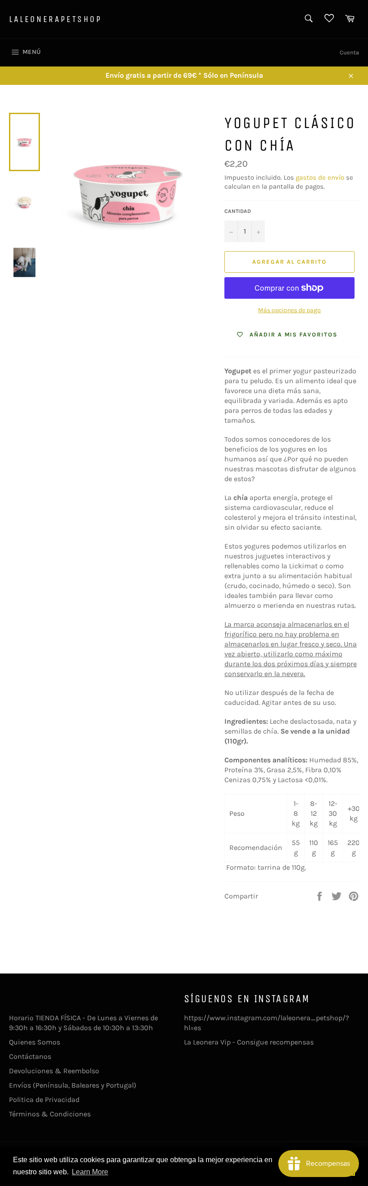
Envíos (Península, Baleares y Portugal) (72, 1085)
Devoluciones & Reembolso (54, 1071)
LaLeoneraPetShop (55, 19)
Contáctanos (30, 1056)
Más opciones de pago (289, 310)
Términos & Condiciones (50, 1114)
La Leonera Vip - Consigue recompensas (249, 1042)
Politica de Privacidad (44, 1099)
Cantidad (237, 211)
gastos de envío (320, 177)
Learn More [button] (90, 1172)
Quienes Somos (34, 1042)
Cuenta (349, 52)
